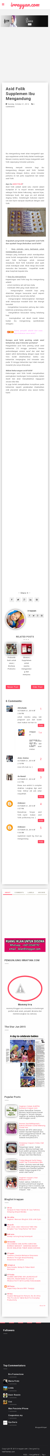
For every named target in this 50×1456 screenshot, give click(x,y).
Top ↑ (44, 1454)
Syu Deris (12, 1422)
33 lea (10, 1294)
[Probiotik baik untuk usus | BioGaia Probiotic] (12, 649)
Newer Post (12, 687)
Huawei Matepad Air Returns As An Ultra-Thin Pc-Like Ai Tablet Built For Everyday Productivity (24, 1298)
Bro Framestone (16, 1374)
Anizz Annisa (23, 758)
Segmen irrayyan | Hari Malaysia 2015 (28, 1179)
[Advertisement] (25, 55)
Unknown (21, 803)
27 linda (10, 1275)
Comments (19, 892)
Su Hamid (21, 776)
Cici (10, 1402)
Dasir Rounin (14, 1395)
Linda (11, 1388)
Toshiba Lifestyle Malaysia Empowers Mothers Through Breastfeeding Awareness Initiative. (22, 1258)
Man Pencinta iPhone (18, 1408)
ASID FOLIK (17, 184)
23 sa (9, 1208)
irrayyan (32, 611)
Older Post (38, 687)
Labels (31, 892)
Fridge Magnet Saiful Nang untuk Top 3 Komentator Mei (31, 1161)
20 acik (10, 1225)
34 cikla (10, 1217)
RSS (25, 1454)
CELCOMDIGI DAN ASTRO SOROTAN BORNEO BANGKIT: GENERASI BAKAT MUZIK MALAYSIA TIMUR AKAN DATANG (23, 1246)
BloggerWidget (41, 1427)
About (8, 892)
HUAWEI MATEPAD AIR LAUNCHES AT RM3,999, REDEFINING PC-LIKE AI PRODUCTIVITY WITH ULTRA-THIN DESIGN (24, 1279)
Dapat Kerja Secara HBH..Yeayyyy (20, 1288)
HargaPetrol (34, 1454)
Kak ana (10, 1234)
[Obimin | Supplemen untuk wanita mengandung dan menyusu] (27, 649)
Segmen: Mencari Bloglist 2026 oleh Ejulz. (24, 1219)
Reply (41, 725)
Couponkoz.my (15, 1415)
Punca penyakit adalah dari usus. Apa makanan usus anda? (28, 332)
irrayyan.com (25, 4)
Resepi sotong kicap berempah (20, 1236)
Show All (43, 1305)
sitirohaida (22, 708)
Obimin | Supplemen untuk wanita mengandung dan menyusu (27, 666)
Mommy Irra (25, 1004)
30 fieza (10, 1286)
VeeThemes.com (8, 1452)
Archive (41, 892)
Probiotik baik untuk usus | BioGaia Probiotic (11, 663)
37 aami (10, 1253)
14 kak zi (11, 1265)
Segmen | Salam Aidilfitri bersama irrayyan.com (29, 1107)
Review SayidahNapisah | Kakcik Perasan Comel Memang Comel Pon (32, 1125)
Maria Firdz (13, 1381)
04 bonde (11, 1242)
